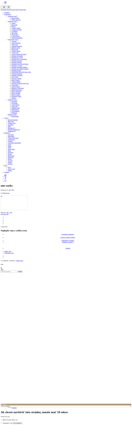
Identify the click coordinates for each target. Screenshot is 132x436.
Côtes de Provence (13, 138)
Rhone (10, 159)
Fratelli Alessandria (16, 38)
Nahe (9, 147)
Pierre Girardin (15, 93)
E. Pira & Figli (15, 36)
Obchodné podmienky (68, 234)
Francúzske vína (12, 39)
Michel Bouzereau (16, 90)
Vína (5, 118)
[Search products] (5, 181)
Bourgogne (11, 136)
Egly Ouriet (14, 77)
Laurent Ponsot (15, 86)
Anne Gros (14, 44)
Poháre (10, 170)
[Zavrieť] (1, 268)
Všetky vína (7, 251)
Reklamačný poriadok (68, 240)
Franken (10, 141)
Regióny (6, 133)
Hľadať (20, 271)
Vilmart (13, 98)
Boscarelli (14, 25)
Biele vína (11, 121)
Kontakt (6, 172)
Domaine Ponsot (16, 70)
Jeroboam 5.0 (12, 131)
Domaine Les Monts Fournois (19, 69)
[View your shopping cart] (5, 3)
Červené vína (11, 123)
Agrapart (14, 41)
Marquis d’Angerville (17, 88)
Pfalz (9, 151)
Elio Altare (14, 33)
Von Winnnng (15, 111)
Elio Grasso (14, 34)
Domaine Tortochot (17, 75)
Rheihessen (11, 156)
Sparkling (10, 125)
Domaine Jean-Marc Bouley (19, 67)
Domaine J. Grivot (16, 65)
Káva (9, 167)
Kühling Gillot (15, 108)
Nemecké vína (12, 99)
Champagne (11, 139)
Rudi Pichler (15, 116)
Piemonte (10, 152)
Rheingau (10, 157)
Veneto (10, 162)
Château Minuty (16, 82)
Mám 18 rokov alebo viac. (10, 420)
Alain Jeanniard (15, 43)
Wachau (10, 164)
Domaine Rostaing (16, 73)
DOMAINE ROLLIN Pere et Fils (21, 72)
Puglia (9, 154)
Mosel (9, 146)
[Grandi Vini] (5, 9)
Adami (13, 23)
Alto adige (11, 134)
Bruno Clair (14, 49)
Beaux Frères (15, 18)
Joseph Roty (14, 85)
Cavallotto (14, 31)
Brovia (13, 26)
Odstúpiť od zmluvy (68, 242)
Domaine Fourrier (16, 62)
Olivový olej (11, 169)
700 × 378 (9, 212)
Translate (14, 408)
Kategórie (7, 14)
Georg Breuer (15, 105)
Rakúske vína (12, 114)
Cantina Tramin (15, 28)
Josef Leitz (14, 106)
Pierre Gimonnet (16, 91)
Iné (5, 165)
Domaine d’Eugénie (17, 56)
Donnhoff (14, 101)
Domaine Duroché (16, 61)
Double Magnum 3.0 (14, 129)
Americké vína (12, 16)
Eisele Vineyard (15, 20)
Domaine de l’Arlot (17, 57)
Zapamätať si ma (7, 423)
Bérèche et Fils (15, 48)
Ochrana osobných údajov (67, 237)
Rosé (9, 126)
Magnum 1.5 (11, 128)
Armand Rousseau (16, 46)
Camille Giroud (15, 51)
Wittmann (14, 113)
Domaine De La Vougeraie (19, 59)
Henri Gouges (15, 80)
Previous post (4, 214)
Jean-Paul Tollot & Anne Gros (20, 83)
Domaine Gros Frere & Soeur (19, 64)
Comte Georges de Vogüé (18, 54)
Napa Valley (11, 149)
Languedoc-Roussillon (14, 143)
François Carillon (16, 78)
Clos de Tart (14, 52)
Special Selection (13, 120)
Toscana (10, 160)
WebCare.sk (6, 193)
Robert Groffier (15, 95)
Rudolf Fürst (15, 109)
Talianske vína (12, 21)
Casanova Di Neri (16, 30)
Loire (9, 144)
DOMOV (7, 12)
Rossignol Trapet (16, 96)
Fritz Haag (14, 103)
